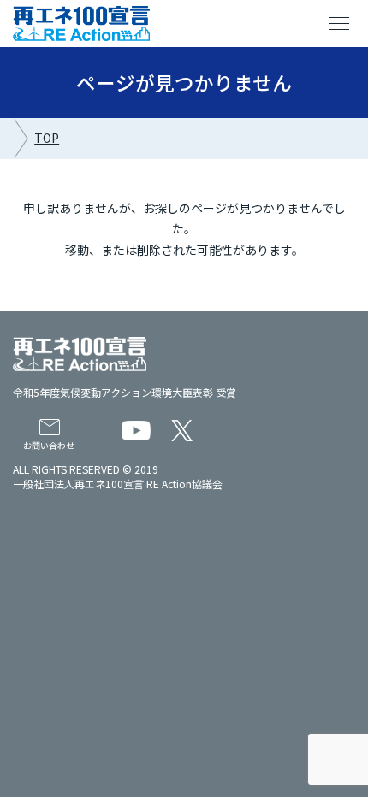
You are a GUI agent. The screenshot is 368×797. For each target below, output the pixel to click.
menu (339, 24)
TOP (46, 137)
